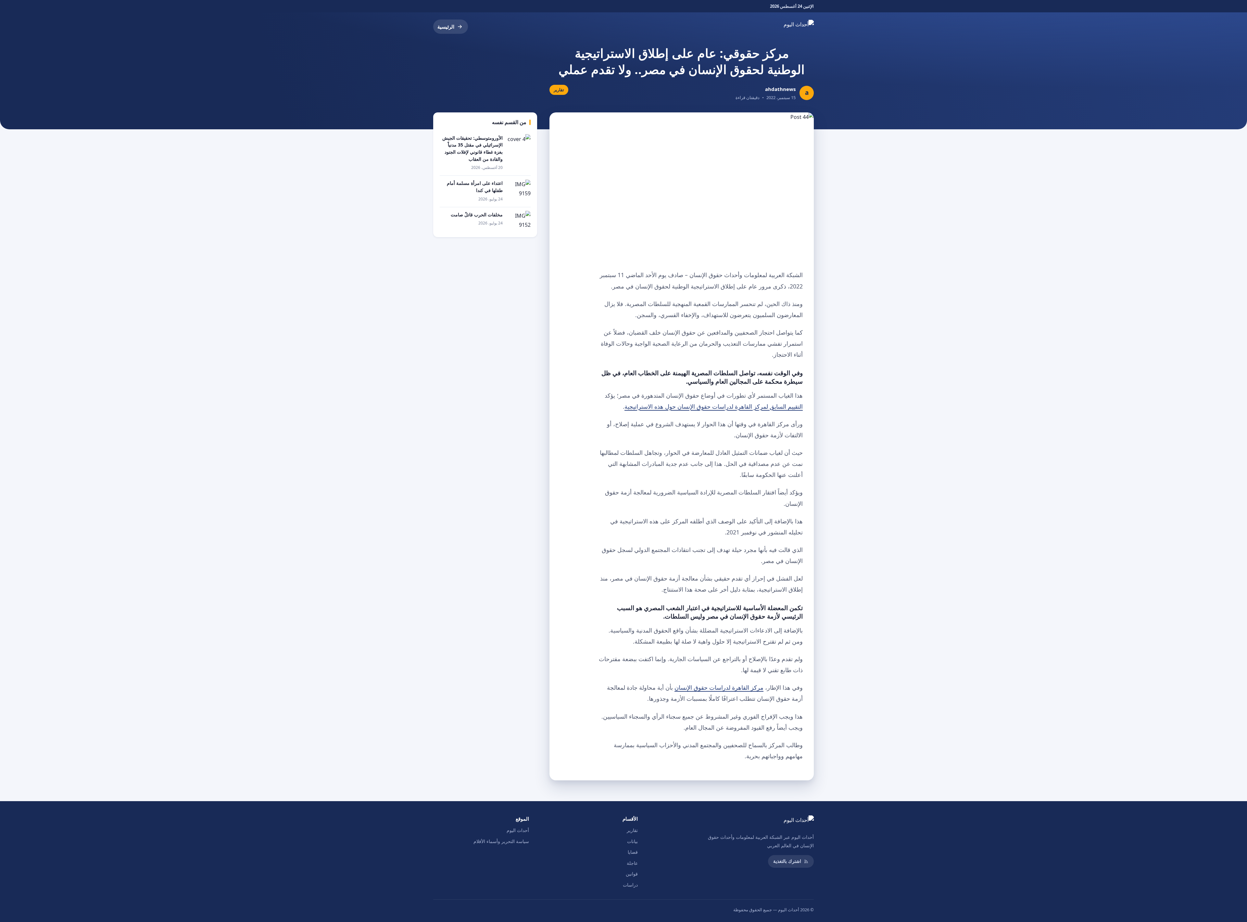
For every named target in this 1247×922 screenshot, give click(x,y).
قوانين (632, 874)
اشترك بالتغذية (787, 861)
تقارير (632, 830)
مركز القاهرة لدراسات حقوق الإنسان (718, 687)
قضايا (633, 852)
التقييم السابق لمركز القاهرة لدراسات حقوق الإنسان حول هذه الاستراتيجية (713, 406)
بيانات (632, 841)
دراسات (630, 885)
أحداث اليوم (518, 830)
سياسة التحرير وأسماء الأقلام (501, 841)
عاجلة (632, 863)
